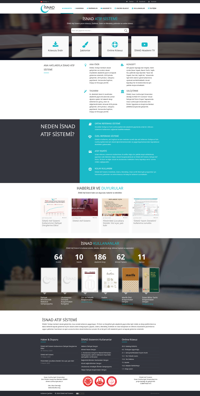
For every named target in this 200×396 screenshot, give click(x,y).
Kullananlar (139, 8)
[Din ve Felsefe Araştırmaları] (90, 280)
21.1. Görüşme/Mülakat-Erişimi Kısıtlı (135, 353)
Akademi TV (106, 8)
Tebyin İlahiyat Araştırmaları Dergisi (93, 370)
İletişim (153, 8)
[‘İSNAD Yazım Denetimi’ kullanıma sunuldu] (146, 207)
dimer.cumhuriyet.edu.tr (54, 381)
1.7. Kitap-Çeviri (127, 369)
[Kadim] (110, 280)
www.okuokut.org (54, 388)
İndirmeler (93, 8)
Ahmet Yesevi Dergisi (88, 349)
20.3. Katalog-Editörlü (129, 346)
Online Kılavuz (122, 8)
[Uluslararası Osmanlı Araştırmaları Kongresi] (69, 280)
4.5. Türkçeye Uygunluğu (130, 349)
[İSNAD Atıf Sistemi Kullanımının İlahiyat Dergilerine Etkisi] (54, 207)
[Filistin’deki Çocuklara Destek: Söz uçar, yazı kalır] (115, 207)
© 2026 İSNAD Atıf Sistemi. (64, 393)
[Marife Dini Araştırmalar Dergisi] (130, 280)
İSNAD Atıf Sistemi (81, 220)
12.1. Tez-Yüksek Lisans (130, 356)
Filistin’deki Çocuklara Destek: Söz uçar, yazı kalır (113, 223)
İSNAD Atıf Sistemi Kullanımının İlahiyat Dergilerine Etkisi (52, 223)
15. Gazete (125, 362)
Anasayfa (68, 8)
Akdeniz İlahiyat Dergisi (89, 346)
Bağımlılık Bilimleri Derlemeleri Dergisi (94, 360)
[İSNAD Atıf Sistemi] (85, 207)
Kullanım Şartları (46, 393)
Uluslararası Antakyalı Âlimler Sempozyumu (96, 367)
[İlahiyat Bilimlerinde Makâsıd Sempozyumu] (49, 280)
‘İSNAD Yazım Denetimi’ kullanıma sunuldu (145, 221)
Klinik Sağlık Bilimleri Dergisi (91, 363)
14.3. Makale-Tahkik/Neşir (131, 366)
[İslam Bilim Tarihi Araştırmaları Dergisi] (151, 280)
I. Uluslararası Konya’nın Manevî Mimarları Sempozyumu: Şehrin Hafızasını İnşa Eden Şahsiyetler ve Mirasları (96, 355)
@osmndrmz (155, 393)
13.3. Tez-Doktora (128, 359)
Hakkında (79, 8)
